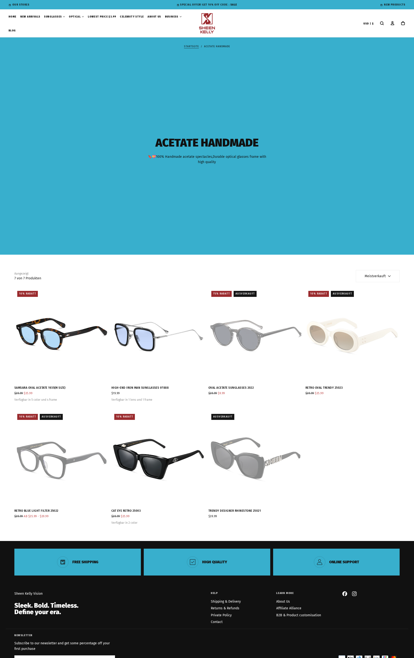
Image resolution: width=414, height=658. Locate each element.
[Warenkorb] (403, 23)
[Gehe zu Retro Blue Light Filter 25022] (61, 458)
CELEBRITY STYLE (132, 16)
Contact (217, 622)
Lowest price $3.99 (102, 16)
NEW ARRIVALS (30, 16)
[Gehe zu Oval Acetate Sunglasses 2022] (255, 335)
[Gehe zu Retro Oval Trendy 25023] (352, 335)
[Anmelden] (392, 23)
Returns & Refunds (225, 608)
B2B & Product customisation (298, 615)
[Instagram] (354, 594)
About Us (283, 601)
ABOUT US (154, 16)
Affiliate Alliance (288, 608)
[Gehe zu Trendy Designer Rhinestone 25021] (255, 458)
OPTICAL (75, 16)
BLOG (12, 30)
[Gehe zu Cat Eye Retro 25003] (158, 458)
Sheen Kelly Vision (28, 594)
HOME (13, 16)
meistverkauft (375, 276)
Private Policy (221, 615)
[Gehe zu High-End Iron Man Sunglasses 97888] (158, 335)
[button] (368, 24)
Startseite (191, 46)
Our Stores (20, 4)
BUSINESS (171, 16)
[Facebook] (345, 594)
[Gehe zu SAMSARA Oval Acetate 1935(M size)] (61, 335)
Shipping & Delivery (226, 601)
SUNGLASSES (53, 16)
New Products (394, 4)
